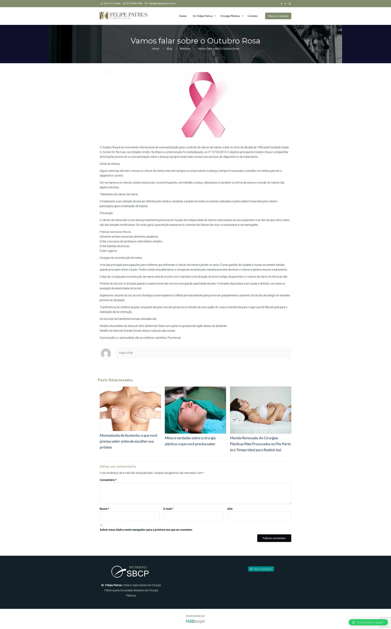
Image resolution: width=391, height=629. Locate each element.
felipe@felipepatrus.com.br (162, 3)
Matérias (185, 48)
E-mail (168, 508)
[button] (368, 622)
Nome (104, 508)
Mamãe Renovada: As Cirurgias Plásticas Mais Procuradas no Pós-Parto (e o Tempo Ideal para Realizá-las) (260, 444)
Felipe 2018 (126, 352)
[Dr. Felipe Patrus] (123, 16)
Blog (169, 48)
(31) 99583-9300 (134, 3)
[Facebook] (281, 3)
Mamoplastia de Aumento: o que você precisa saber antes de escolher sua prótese (128, 441)
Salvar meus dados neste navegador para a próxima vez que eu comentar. (146, 529)
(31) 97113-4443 (112, 3)
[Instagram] (289, 3)
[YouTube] (285, 3)
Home (155, 48)
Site (229, 508)
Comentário (108, 480)
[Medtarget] (195, 623)
